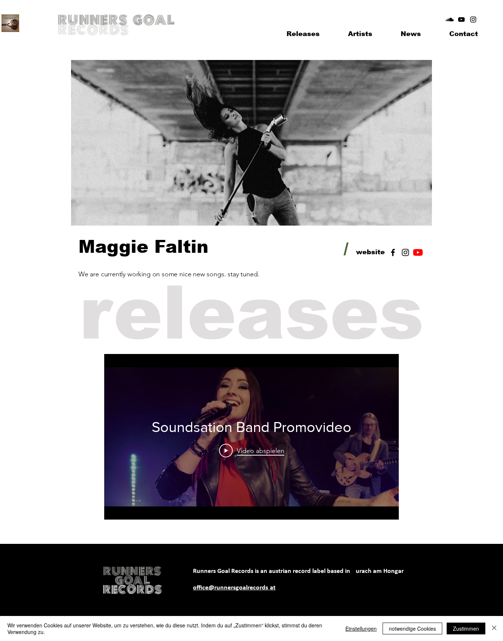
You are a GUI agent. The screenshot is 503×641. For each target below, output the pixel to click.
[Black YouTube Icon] (461, 19)
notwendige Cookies (412, 628)
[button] (360, 34)
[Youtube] (418, 252)
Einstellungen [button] (361, 628)
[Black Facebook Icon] (393, 252)
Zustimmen (466, 628)
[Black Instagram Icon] (473, 19)
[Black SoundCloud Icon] (450, 19)
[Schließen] (494, 628)
